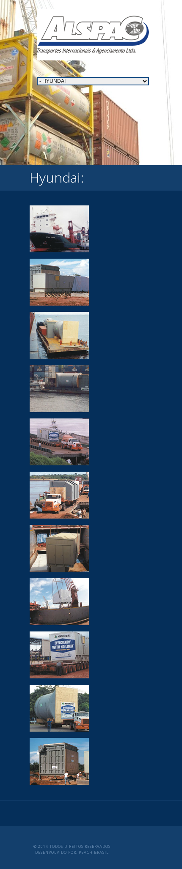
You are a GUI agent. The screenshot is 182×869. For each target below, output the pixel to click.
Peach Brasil (94, 852)
